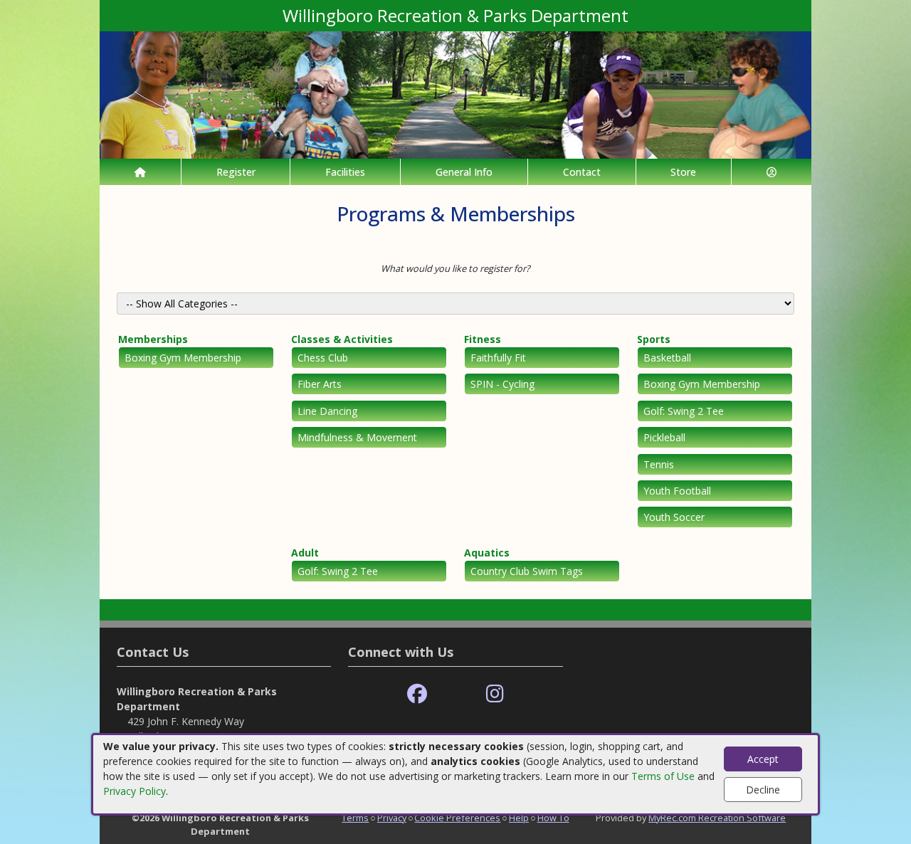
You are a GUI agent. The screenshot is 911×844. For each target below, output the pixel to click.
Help (519, 817)
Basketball (667, 357)
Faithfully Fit (498, 357)
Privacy (391, 817)
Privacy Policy (134, 791)
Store (683, 172)
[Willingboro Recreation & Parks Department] (455, 93)
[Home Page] (140, 172)
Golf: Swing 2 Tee (683, 411)
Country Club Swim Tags (526, 571)
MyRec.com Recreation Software (717, 817)
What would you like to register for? (455, 268)
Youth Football (677, 490)
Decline (763, 789)
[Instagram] (495, 694)
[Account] (771, 172)
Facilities (345, 172)
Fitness (482, 339)
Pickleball (664, 437)
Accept (763, 759)
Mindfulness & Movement (357, 437)
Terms (355, 817)
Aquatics (487, 552)
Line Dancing (327, 411)
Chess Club (322, 357)
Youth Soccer (674, 517)
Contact (582, 172)
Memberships (153, 339)
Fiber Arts (319, 384)
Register (236, 172)
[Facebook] (417, 694)
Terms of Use (663, 776)
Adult (305, 552)
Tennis (658, 464)
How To (553, 817)
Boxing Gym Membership (183, 357)
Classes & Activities (342, 339)
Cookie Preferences (457, 817)
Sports (653, 339)
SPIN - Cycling (502, 384)
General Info (464, 172)
